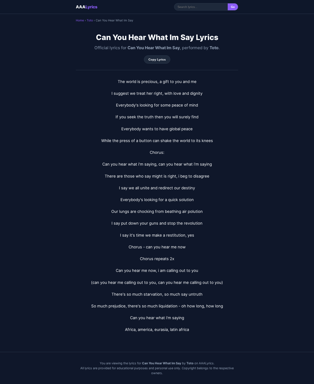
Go (233, 7)
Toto (90, 20)
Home (80, 20)
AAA (86, 6)
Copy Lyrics (157, 59)
